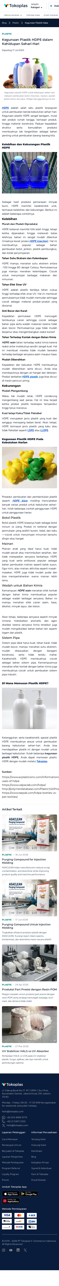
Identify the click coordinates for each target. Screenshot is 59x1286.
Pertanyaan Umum (11, 1145)
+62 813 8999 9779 (17, 1117)
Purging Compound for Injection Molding (24, 861)
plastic (15, 23)
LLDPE (44, 430)
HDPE (5, 107)
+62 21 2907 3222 (16, 1121)
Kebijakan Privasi (40, 1162)
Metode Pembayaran (13, 1162)
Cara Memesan (10, 1139)
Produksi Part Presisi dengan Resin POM (29, 989)
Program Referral (11, 1168)
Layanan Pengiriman (12, 1156)
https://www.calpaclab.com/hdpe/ (24, 785)
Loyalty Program (10, 1174)
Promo (5, 1180)
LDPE (31, 430)
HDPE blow (20, 500)
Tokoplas (42, 761)
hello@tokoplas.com (17, 1125)
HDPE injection (38, 241)
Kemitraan (36, 1151)
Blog (33, 1156)
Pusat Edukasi (51, 15)
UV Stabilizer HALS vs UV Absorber (25, 1051)
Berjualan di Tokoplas (13, 1151)
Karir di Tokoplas (39, 1174)
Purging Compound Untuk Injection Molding (26, 926)
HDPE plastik (30, 376)
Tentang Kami (33, 15)
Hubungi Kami (38, 1145)
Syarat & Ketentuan (41, 1168)
